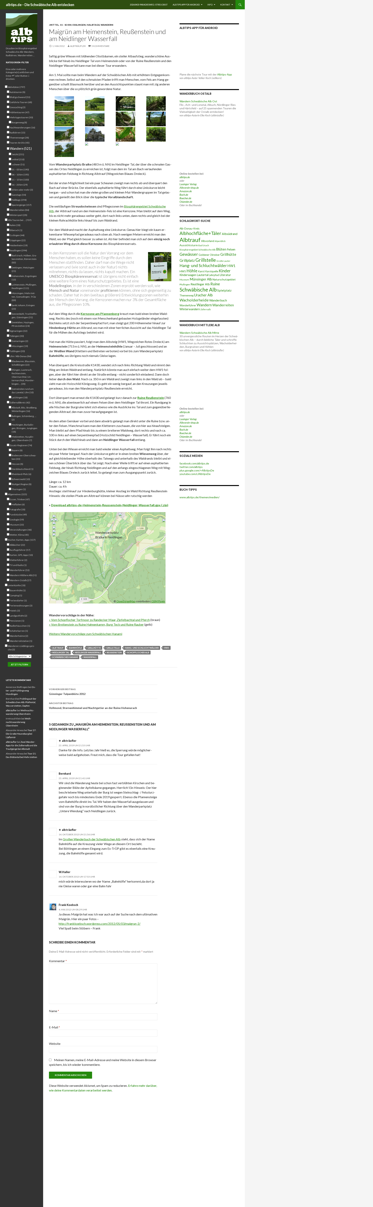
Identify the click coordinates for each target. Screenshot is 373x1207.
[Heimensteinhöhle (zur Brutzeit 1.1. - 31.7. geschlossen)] (125, 119)
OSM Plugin (158, 601)
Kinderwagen (188, 275)
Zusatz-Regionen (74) (21, 445)
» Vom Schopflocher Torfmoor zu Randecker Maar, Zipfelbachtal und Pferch (99, 620)
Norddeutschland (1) (22, 469)
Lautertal (202, 275)
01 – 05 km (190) (20, 169)
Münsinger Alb (201, 279)
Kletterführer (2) (18, 560)
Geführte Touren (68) (21, 102)
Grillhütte (94, 647)
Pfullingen (185, 284)
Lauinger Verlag (188, 184)
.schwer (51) (18, 164)
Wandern (107, 24)
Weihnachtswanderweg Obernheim (18, 722)
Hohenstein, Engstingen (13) (24, 278)
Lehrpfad (214, 275)
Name (54, 1011)
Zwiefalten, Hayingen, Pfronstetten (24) (23, 324)
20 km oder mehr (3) (22, 189)
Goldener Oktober (209, 254)
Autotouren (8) (17, 92)
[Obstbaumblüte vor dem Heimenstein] (95, 103)
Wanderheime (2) (19, 635)
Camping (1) (16, 595)
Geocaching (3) (17, 107)
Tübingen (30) (17, 336)
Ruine (215, 283)
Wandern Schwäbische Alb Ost (198, 101)
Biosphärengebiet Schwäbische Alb (197, 249)
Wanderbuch (218, 300)
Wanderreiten (223, 305)
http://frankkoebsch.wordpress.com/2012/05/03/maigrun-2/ (99, 923)
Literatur (225, 275)
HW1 (166, 647)
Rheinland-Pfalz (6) (21, 474)
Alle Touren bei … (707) (19, 220)
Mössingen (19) (20, 346)
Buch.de (184, 194)
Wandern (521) (21, 148)
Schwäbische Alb (198, 289)
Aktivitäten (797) (16, 87)
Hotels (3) (15, 610)
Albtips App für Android (186, 4)
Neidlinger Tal (60, 652)
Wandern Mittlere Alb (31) (23, 575)
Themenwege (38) (19, 137)
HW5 (183, 271)
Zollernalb (205, 309)
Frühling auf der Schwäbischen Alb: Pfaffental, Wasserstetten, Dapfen (21, 702)
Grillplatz (187, 260)
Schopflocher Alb (138, 652)
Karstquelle (211, 271)
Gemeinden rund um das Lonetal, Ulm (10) (23, 390)
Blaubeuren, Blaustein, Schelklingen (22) (23, 363)
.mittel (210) (18, 159)
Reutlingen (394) (18, 250)
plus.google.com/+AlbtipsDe (197, 470)
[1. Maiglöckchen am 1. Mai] (125, 134)
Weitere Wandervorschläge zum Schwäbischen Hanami (85, 634)
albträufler (78, 46)
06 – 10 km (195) (20, 174)
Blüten (221, 249)
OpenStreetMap (126, 601)
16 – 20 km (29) (20, 184)
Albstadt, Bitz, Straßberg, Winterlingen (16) (24, 409)
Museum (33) (17, 524)
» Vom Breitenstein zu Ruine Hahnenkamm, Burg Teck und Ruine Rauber (96, 624)
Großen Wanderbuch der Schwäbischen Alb (92, 839)
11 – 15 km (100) (20, 179)
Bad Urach (203, 245)
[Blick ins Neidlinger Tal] (95, 119)
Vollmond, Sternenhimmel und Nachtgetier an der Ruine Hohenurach (93, 705)
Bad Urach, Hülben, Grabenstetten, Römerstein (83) (24, 259)
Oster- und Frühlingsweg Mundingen (21, 690)
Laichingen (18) (20, 397)
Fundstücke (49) (18, 514)
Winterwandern (190, 309)
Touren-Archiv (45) (20, 142)
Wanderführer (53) (20, 570)
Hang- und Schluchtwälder (142, 647)
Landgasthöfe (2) (18, 615)
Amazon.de (186, 191)
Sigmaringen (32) (18, 330)
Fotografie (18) (17, 509)
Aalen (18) (15, 225)
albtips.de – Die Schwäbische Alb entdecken (40, 5)
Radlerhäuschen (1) (20, 625)
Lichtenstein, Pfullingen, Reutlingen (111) (24, 286)
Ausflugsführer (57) (20, 549)
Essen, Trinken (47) (20, 499)
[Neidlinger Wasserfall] (156, 134)
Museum (184, 279)
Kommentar (58, 961)
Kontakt (225, 4)
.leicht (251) (18, 154)
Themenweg (186, 295)
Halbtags (93, 24)
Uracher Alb (203, 295)
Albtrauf (58, 647)
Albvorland (207, 241)
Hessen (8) (17, 463)
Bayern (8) (17, 450)
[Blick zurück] (125, 149)
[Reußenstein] (64, 134)
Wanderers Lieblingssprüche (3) (21, 648)
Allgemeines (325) (17, 494)
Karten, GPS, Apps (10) (21, 555)
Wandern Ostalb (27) (20, 580)
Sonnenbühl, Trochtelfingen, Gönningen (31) (24, 315)
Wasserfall (90, 657)
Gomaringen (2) (20, 341)
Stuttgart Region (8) (21, 484)
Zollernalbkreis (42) (20, 402)
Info (210, 4)
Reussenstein (114, 652)
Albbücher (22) (17, 544)
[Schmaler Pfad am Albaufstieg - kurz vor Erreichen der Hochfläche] (156, 103)
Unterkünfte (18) (16, 585)
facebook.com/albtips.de (194, 463)
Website (54, 1043)
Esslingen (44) (17, 235)
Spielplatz (224, 290)
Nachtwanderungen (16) (22, 127)
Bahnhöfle (75, 647)
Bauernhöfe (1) (18, 590)
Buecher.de (185, 198)
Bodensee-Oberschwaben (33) (24, 457)
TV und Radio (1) (18, 565)
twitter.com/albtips (191, 467)
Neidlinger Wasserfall (88, 652)
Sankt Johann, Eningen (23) (23, 307)
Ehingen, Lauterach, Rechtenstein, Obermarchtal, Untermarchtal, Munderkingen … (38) (23, 376)
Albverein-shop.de (189, 187)
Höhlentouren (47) (19, 112)
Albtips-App (224, 74)
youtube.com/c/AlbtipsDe (195, 474)
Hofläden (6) (18, 504)
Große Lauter (223, 261)
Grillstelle (113, 647)
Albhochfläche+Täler (200, 233)
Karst (201, 271)
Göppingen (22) (18, 240)
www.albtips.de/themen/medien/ (200, 497)
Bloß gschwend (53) (20, 97)
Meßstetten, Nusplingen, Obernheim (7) (23, 438)
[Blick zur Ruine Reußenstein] (156, 119)
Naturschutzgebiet (224, 279)
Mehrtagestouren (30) (21, 117)
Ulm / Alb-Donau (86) (20, 356)
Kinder (225, 270)
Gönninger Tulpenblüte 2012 (67, 691)
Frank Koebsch (68, 905)
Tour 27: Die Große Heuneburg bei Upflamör (21, 734)
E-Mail (54, 1027)
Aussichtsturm (189, 245)
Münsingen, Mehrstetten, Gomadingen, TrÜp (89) (24, 297)
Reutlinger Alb (200, 284)
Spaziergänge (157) (21, 204)
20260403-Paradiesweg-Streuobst (149, 4)
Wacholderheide (194, 300)
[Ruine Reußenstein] (95, 134)
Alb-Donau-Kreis (190, 228)
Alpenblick (220, 241)
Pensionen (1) (17, 620)
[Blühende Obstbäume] (95, 149)
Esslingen (79, 24)
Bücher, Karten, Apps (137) (22, 539)
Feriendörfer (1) (18, 600)
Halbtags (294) (19, 199)
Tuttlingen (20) (17, 351)
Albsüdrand (229, 234)
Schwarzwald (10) (21, 479)
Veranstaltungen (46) (21, 529)
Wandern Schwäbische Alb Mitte (199, 332)
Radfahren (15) (17, 132)
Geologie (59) (17, 519)
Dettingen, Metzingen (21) (23, 269)
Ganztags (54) (19, 194)
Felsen (231, 249)
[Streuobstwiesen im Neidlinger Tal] (64, 119)
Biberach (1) (16, 230)
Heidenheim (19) (19, 245)
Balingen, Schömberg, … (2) (24, 418)
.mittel (54, 24)
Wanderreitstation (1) (21, 640)
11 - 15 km (65, 24)
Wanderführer (188, 305)
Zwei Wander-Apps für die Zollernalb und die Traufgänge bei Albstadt (21, 745)
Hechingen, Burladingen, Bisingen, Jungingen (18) (24, 428)
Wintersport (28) (18, 215)
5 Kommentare (101, 46)
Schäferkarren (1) (19, 630)
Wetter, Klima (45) (19, 534)
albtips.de (185, 177)
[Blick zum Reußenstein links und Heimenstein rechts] (64, 103)
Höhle (191, 270)
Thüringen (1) (19, 489)
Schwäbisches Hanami (65, 657)
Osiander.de (186, 201)
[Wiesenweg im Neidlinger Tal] (64, 149)
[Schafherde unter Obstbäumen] (125, 103)
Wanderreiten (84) (19, 209)
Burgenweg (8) (19, 122)
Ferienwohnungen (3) (21, 605)
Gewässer (189, 254)
